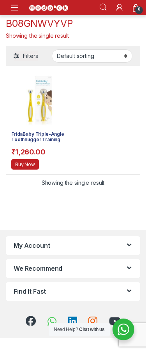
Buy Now (25, 164)
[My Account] (119, 7)
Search (103, 7)
